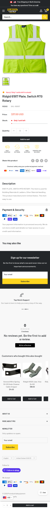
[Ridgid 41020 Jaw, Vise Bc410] (32, 370)
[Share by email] (46, 160)
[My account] (41, 10)
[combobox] (7, 497)
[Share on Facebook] (32, 160)
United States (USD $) (23, 458)
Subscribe (25, 281)
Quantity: (6, 131)
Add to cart (25, 139)
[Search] (45, 16)
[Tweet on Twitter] (41, 160)
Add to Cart (11, 399)
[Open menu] (3, 11)
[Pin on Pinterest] (37, 160)
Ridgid (4, 106)
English (6, 458)
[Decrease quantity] (13, 130)
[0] (45, 10)
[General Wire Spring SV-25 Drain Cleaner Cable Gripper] (11, 370)
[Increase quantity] (26, 130)
